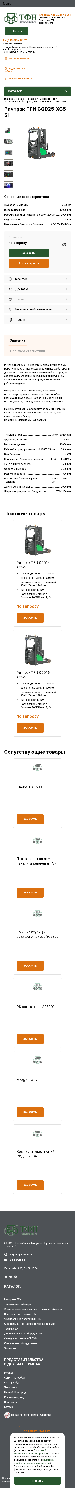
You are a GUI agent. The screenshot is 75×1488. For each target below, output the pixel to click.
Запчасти (10, 1348)
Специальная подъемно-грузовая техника (29, 1323)
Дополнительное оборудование (23, 1333)
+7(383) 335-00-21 (22, 1254)
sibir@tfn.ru (15, 49)
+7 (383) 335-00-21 (15, 40)
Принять (37, 1480)
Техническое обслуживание (33, 309)
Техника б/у (11, 1328)
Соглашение (9, 1478)
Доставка (21, 289)
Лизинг (20, 299)
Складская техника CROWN (21, 1338)
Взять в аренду (28, 263)
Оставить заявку (37, 1431)
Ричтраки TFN (12, 1299)
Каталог (18, 31)
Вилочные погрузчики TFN (20, 1314)
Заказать (28, 252)
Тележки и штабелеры (17, 1304)
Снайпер (45, 1415)
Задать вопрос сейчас (14, 70)
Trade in (19, 319)
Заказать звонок (12, 44)
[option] (8, 131)
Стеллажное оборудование (21, 1343)
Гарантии (20, 279)
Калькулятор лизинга (20, 78)
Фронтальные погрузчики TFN (22, 1318)
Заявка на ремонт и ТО (16, 60)
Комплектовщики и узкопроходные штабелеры (33, 1309)
